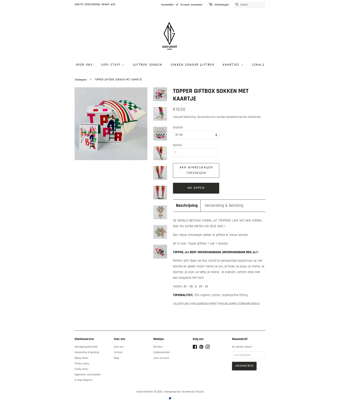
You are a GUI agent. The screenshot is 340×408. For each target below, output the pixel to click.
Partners (158, 347)
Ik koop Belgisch (83, 380)
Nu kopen (196, 188)
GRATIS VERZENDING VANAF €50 (95, 4)
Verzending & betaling (224, 205)
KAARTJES (232, 64)
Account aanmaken (191, 5)
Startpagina (81, 80)
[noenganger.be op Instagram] (207, 348)
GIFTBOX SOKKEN (147, 64)
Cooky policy (81, 369)
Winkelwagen (221, 5)
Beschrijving (187, 205)
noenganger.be (172, 391)
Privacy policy (82, 363)
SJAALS (258, 64)
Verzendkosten (206, 117)
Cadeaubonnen (161, 352)
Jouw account (161, 358)
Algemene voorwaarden (88, 374)
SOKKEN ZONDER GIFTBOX (192, 64)
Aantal (177, 145)
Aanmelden (167, 5)
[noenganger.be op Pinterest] (201, 348)
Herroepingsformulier (86, 347)
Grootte (178, 127)
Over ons (84, 64)
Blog (116, 358)
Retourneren (81, 358)
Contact (118, 352)
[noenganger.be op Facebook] (195, 348)
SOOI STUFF (111, 64)
